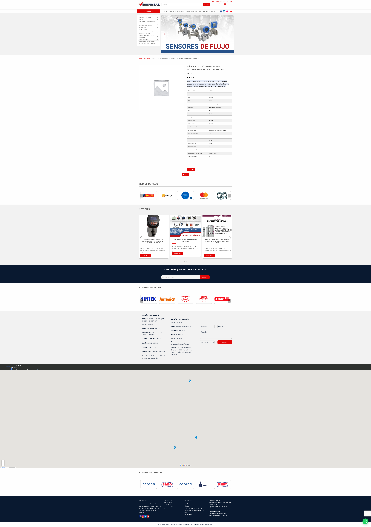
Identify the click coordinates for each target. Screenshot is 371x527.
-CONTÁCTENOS (169, 507)
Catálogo (190, 11)
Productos (148, 11)
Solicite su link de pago (218, 1)
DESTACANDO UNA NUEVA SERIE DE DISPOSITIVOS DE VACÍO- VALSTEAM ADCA (217, 241)
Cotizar (220, 4)
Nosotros (172, 11)
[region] (197, 34)
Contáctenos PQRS (209, 11)
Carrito (229, 1)
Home (165, 11)
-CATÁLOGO (168, 504)
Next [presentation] (229, 195)
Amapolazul (209, 524)
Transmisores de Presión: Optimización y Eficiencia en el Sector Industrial (153, 241)
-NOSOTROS (168, 500)
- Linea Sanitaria (214, 511)
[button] (197, 34)
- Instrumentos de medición (193, 508)
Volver (185, 175)
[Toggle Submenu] (158, 17)
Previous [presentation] (141, 195)
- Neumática (188, 515)
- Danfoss (187, 504)
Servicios (180, 11)
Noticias (198, 11)
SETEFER (166, 524)
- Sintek (186, 506)
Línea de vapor (215, 500)
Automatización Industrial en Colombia (185, 240)
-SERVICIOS (168, 502)
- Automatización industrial (218, 515)
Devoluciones (168, 509)
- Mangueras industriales (217, 513)
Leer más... (145, 255)
